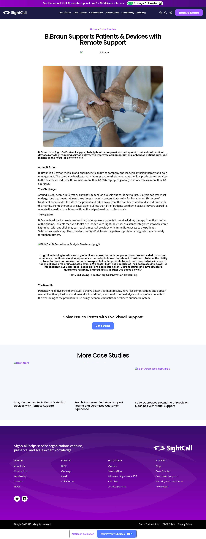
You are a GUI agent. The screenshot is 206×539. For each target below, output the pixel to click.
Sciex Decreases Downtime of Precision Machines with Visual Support (162, 404)
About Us (19, 466)
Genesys (66, 471)
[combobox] (171, 13)
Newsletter (162, 486)
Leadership (20, 476)
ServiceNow (115, 471)
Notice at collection (83, 533)
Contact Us (20, 471)
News (17, 486)
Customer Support (166, 476)
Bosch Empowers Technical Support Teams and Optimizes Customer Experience (98, 405)
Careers (19, 481)
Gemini (112, 466)
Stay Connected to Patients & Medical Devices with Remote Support (40, 404)
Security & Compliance (169, 481)
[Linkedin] (25, 499)
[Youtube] (17, 499)
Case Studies (108, 29)
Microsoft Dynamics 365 (122, 476)
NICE (64, 466)
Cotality (113, 481)
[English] (171, 13)
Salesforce (67, 481)
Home (93, 29)
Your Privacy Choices (112, 533)
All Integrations (117, 486)
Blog (158, 466)
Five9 (64, 476)
